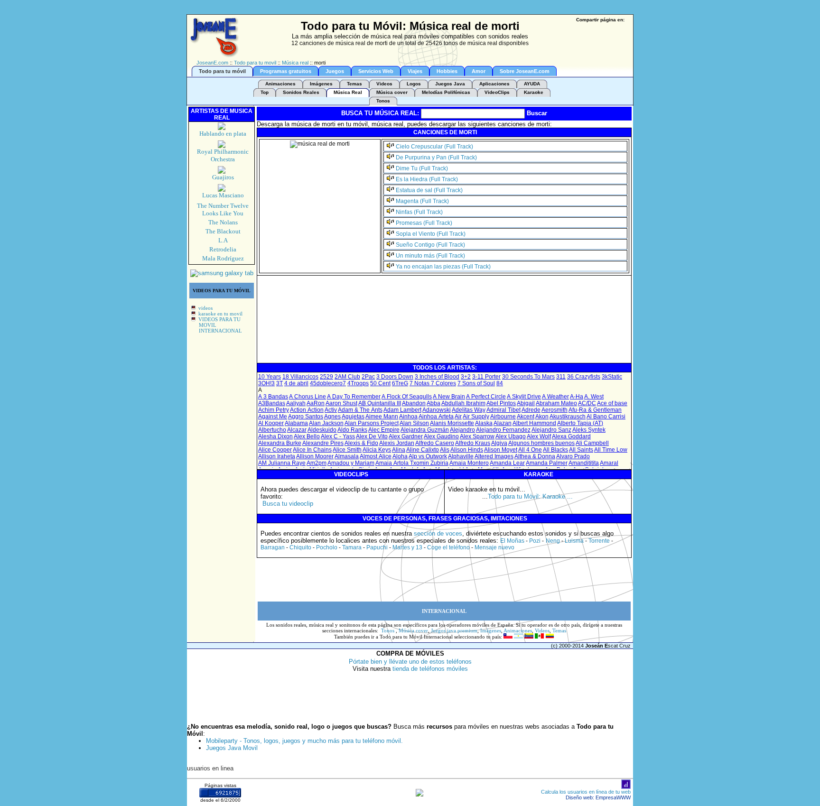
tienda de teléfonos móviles (430, 668)
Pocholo (326, 547)
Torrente (599, 540)
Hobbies (447, 71)
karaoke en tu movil (220, 313)
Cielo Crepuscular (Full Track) (434, 146)
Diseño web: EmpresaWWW (598, 797)
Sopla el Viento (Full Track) (431, 234)
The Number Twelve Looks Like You (223, 209)
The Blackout (223, 231)
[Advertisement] (431, 340)
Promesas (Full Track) (424, 223)
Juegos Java (450, 83)
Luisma (574, 540)
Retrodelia (222, 249)
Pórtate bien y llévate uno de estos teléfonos (410, 661)
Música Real (348, 92)
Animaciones (280, 83)
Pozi (534, 540)
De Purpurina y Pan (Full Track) (436, 157)
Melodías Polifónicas (446, 92)
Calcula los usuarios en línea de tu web (586, 792)
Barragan (273, 547)
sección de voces (438, 533)
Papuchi (377, 547)
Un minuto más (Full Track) (430, 255)
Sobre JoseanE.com (525, 71)
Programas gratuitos (285, 71)
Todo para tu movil (255, 62)
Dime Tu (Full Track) (422, 168)
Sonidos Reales (301, 92)
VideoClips (497, 92)
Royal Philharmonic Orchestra (223, 155)
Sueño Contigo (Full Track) (430, 244)
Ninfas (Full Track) (419, 212)
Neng (553, 540)
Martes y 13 (407, 547)
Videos (384, 83)
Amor (478, 71)
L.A (223, 240)
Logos (414, 83)
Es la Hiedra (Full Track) (427, 179)
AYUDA (532, 83)
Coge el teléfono (448, 547)
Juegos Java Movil (232, 747)
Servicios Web (375, 71)
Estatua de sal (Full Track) (429, 190)
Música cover (392, 92)
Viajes (415, 71)
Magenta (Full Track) (422, 201)
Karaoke (533, 92)
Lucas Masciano (223, 195)
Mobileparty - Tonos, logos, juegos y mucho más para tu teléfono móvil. (304, 740)
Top (265, 92)
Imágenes (321, 83)
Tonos (383, 100)
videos (205, 308)
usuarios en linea (210, 768)
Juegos (335, 71)
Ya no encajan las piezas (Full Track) (443, 266)
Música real (295, 62)
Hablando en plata (222, 133)
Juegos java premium (454, 630)
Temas (354, 83)
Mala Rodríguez (223, 258)
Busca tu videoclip (287, 503)
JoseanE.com (212, 62)
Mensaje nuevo (494, 547)
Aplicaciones (494, 83)
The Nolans (223, 222)
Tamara (352, 547)
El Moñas (512, 540)
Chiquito (300, 547)
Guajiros (223, 177)
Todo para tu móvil (222, 71)
